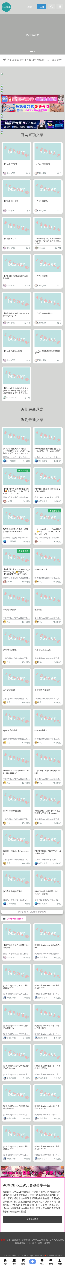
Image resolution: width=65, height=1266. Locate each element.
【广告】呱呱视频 (42, 163)
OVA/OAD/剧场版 (40, 1240)
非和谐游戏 (20, 1243)
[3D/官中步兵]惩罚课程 (12, 891)
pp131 (9, 501)
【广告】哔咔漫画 (10, 201)
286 (28, 285)
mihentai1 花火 (41, 569)
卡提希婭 (38, 609)
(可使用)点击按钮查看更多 (31, 911)
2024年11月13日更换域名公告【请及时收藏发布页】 (34, 62)
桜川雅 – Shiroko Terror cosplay (16, 852)
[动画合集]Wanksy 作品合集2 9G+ (48, 946)
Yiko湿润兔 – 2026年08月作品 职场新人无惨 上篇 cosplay (47, 811)
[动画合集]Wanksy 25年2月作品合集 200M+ (15, 1026)
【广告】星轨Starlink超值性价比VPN (47, 351)
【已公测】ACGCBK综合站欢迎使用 (15, 276)
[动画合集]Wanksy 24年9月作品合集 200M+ (47, 1107)
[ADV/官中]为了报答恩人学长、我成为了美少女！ (48, 892)
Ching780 (10, 173)
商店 (34, 1243)
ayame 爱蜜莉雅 (10, 730)
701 (59, 248)
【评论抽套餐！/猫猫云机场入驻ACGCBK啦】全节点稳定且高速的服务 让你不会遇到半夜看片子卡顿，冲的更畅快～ (15, 391)
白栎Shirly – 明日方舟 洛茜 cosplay (48, 771)
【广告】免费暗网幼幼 (44, 313)
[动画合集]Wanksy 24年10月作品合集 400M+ (16, 1107)
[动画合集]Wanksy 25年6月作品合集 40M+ (15, 986)
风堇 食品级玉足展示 (43, 649)
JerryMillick (15, 918)
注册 (42, 6)
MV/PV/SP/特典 (57, 1240)
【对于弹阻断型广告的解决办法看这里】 (16, 946)
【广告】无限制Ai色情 (12, 350)
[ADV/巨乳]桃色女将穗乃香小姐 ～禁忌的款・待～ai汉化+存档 (48, 449)
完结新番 (26, 1240)
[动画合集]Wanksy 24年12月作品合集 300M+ (16, 1066)
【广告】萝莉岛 (41, 201)
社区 (29, 1243)
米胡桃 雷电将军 (10, 609)
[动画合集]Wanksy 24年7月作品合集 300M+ (47, 1147)
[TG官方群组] (32, 34)
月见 (40, 581)
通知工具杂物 (44, 1243)
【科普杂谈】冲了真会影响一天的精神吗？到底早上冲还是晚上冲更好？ (48, 240)
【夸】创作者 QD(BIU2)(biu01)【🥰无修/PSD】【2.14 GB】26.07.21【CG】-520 (16, 491)
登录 (29, 6)
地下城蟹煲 (11, 460)
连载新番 (16, 1240)
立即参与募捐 (32, 1219)
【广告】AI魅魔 (41, 275)
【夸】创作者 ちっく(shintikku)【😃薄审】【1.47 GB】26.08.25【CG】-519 (48, 531)
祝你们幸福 (42, 957)
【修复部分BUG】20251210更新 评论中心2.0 (16, 314)
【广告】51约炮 (10, 163)
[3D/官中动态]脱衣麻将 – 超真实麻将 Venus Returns (15, 530)
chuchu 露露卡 (41, 730)
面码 (58, 1255)
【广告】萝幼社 (9, 238)
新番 (8, 1240)
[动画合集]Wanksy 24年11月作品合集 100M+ (47, 1066)
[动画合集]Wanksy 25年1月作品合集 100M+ (47, 1026)
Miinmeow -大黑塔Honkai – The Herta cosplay (16, 771)
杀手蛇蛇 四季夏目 (42, 690)
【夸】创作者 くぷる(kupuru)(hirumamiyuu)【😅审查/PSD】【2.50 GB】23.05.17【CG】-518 (16, 573)
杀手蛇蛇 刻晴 (9, 690)
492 (28, 397)
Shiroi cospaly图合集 (12, 810)
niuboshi (41, 247)
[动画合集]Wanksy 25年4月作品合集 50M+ (47, 986)
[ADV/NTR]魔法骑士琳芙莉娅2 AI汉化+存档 (47, 489)
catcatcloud (11, 397)
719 (28, 322)
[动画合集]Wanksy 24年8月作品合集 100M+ (15, 1147)
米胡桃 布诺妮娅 (10, 649)
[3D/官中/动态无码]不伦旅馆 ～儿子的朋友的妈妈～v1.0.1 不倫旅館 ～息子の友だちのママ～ (16, 451)
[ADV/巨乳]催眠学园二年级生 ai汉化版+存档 (48, 852)
